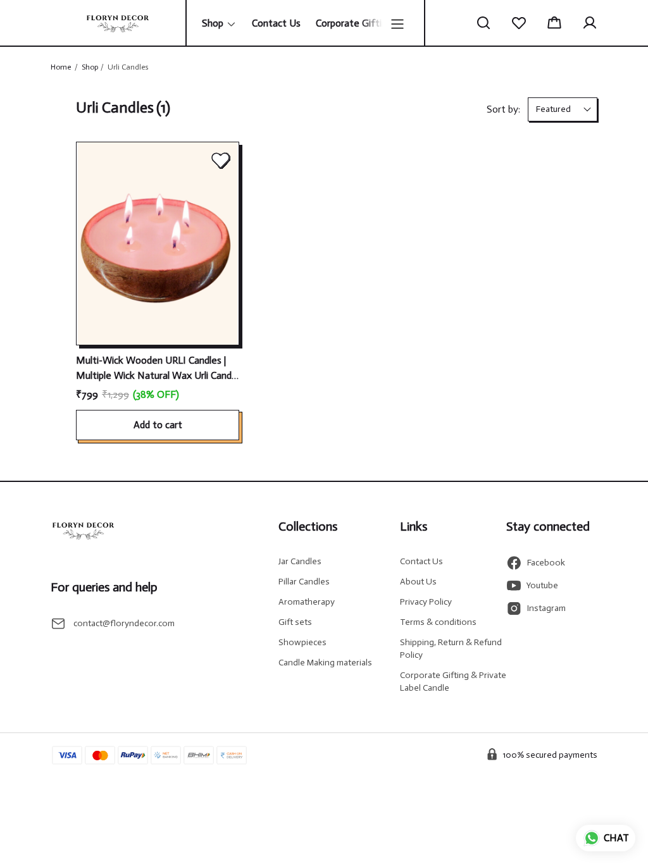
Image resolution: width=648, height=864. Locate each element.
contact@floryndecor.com (124, 623)
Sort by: (503, 109)
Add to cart (158, 425)
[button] (483, 22)
